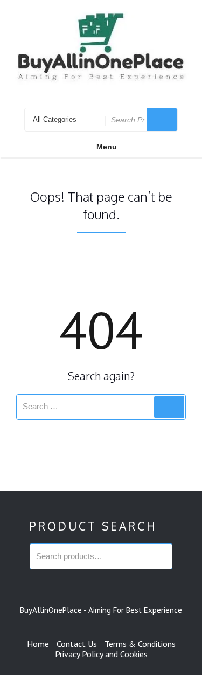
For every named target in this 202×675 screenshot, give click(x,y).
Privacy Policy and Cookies (101, 654)
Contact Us (77, 643)
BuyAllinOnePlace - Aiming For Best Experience (101, 610)
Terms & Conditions (140, 643)
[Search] (169, 407)
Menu (106, 146)
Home (38, 643)
